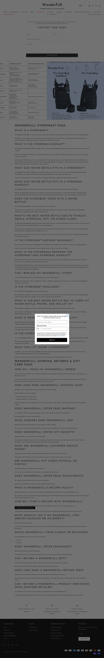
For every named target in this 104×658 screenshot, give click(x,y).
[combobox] (39, 329)
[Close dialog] (67, 315)
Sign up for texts (41, 325)
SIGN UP (52, 340)
